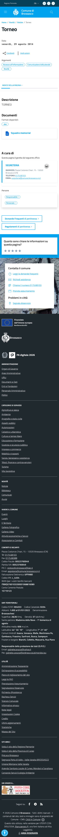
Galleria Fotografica (10, 527)
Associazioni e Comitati (12, 540)
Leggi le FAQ (7, 679)
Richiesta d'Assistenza (12, 692)
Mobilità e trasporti (10, 453)
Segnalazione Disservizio (13, 688)
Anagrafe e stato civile (12, 418)
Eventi (5, 514)
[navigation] (5, 12)
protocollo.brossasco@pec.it (20, 568)
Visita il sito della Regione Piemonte (18, 746)
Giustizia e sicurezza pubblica (15, 445)
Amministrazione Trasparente (15, 666)
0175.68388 (11, 558)
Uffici (4, 377)
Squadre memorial (21, 133)
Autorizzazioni (8, 427)
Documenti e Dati (9, 382)
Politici (5, 395)
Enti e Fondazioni (9, 386)
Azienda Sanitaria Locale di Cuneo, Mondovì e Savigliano (27, 768)
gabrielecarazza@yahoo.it (19, 649)
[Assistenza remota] (43, 819)
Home (4, 22)
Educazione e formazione (13, 440)
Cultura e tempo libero (12, 436)
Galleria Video (8, 531)
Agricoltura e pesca (10, 410)
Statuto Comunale (10, 701)
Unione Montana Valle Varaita (15, 764)
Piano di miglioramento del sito (16, 674)
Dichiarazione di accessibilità (14, 670)
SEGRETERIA (12, 165)
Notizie (20, 22)
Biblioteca (6, 490)
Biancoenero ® (21, 826)
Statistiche (7, 727)
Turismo (5, 466)
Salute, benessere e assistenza (16, 458)
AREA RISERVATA (29, 833)
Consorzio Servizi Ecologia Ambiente (18, 772)
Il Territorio (6, 523)
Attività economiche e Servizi (15, 536)
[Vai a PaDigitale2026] (18, 354)
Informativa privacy (10, 705)
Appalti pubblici (8, 423)
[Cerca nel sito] (51, 12)
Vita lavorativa (8, 471)
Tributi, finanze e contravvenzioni (16, 462)
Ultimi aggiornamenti (11, 722)
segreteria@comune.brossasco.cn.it (26, 178)
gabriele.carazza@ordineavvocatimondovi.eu (26, 652)
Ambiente (6, 414)
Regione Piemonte (10, 3)
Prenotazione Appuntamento (15, 683)
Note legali (7, 709)
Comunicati (7, 494)
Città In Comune (33, 819)
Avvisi (4, 499)
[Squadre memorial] (7, 133)
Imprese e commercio (11, 449)
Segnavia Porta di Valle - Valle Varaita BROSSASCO (25, 759)
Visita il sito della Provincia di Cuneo (18, 751)
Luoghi (5, 518)
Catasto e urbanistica (11, 431)
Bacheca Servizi (9, 696)
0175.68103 (20, 175)
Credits (5, 718)
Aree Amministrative (11, 373)
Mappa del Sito (8, 731)
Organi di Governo (10, 368)
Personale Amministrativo (13, 390)
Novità (12, 22)
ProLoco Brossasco (10, 755)
